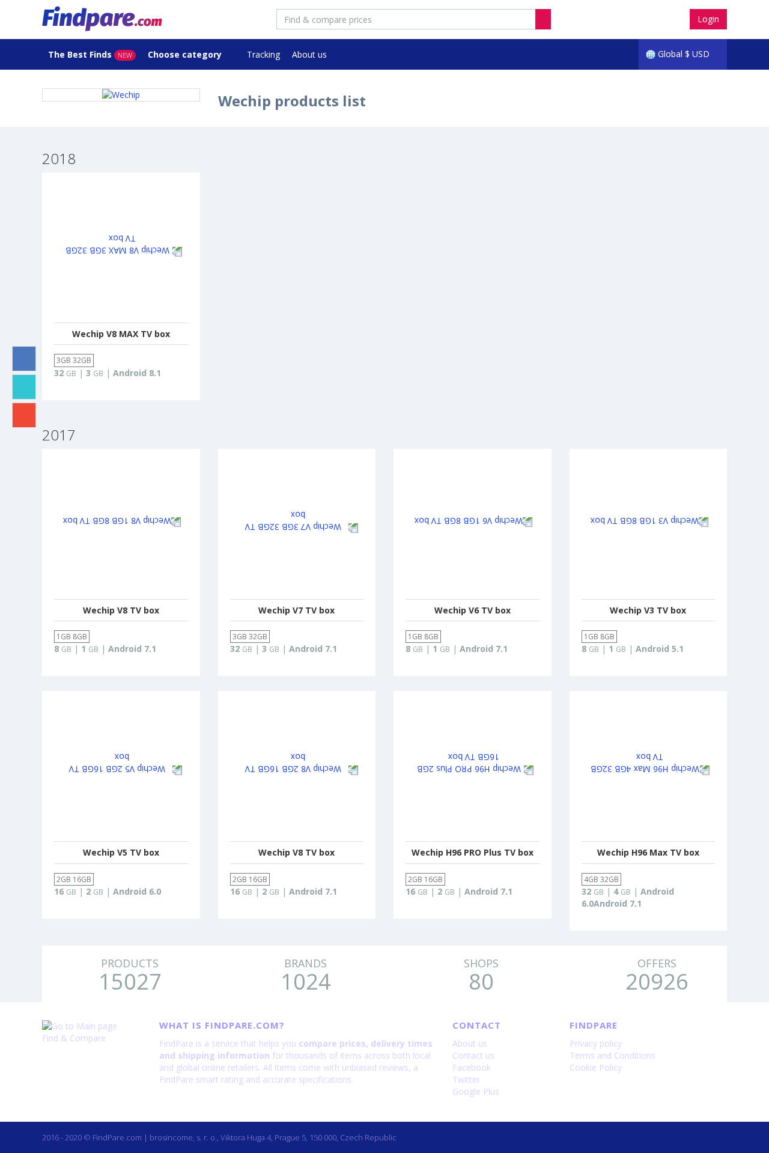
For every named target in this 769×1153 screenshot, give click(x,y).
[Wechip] (121, 95)
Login (708, 19)
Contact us (473, 1055)
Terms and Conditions (612, 1055)
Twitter (466, 1079)
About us (309, 54)
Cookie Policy (596, 1067)
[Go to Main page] (91, 1026)
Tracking (263, 54)
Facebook (471, 1067)
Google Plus (475, 1091)
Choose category (186, 54)
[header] (543, 19)
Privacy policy (596, 1043)
